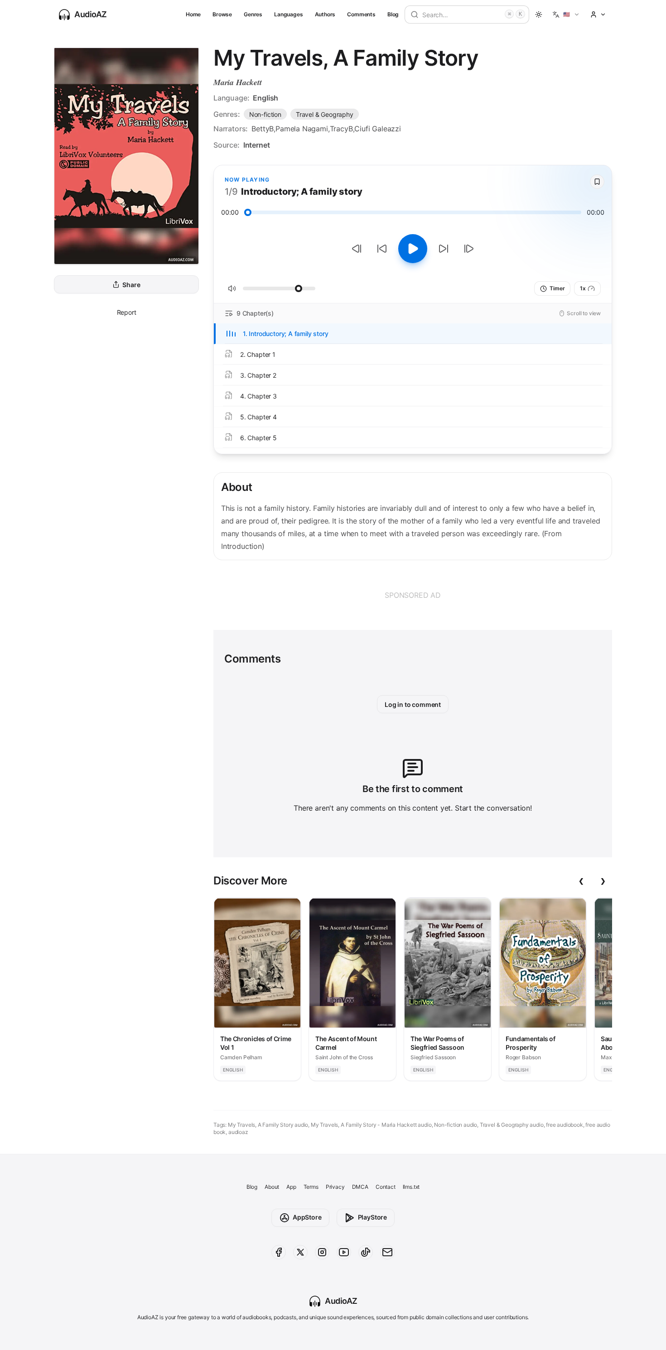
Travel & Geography (324, 114)
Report (126, 312)
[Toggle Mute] (232, 288)
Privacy (335, 1186)
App (291, 1186)
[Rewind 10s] (382, 249)
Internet (256, 144)
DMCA (360, 1186)
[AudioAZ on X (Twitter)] (300, 1252)
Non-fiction (265, 114)
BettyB (262, 128)
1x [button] (583, 288)
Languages (288, 14)
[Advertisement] (412, 595)
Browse (222, 14)
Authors (325, 14)
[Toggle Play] (412, 248)
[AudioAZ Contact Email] (387, 1252)
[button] (566, 14)
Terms (311, 1186)
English (265, 97)
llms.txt (411, 1186)
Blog (393, 14)
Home (193, 14)
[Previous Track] (356, 249)
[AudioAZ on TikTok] (365, 1252)
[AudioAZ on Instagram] (322, 1252)
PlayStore (372, 1217)
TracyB (341, 128)
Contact (386, 1186)
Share (131, 284)
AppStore (307, 1217)
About (272, 1186)
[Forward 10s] (443, 249)
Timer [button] (557, 288)
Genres (253, 14)
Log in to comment (413, 704)
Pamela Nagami (301, 128)
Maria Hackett (237, 82)
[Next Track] (469, 249)
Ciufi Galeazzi (377, 128)
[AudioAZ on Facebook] (278, 1252)
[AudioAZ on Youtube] (344, 1252)
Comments (361, 14)
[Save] (597, 181)
